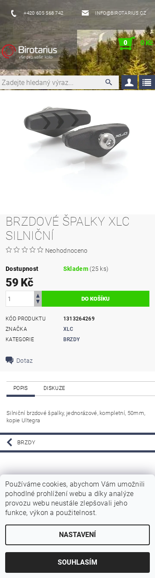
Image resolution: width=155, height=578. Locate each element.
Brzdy (71, 339)
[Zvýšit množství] (38, 295)
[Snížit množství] (38, 302)
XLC (68, 329)
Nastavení (77, 535)
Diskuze (54, 388)
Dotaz (24, 360)
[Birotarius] (38, 52)
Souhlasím (77, 562)
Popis (20, 388)
